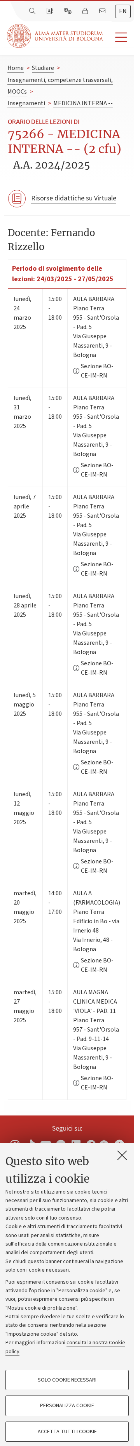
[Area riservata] (86, 11)
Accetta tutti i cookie (67, 1432)
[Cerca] (33, 11)
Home (15, 68)
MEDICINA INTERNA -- (83, 103)
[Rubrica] (50, 11)
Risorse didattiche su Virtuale (73, 198)
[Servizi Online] (68, 11)
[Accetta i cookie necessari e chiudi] (122, 1155)
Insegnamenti (26, 103)
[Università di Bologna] (55, 36)
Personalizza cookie (67, 1405)
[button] (118, 37)
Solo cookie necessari (67, 1380)
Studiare (43, 68)
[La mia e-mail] (103, 11)
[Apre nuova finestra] (103, 1142)
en (123, 11)
